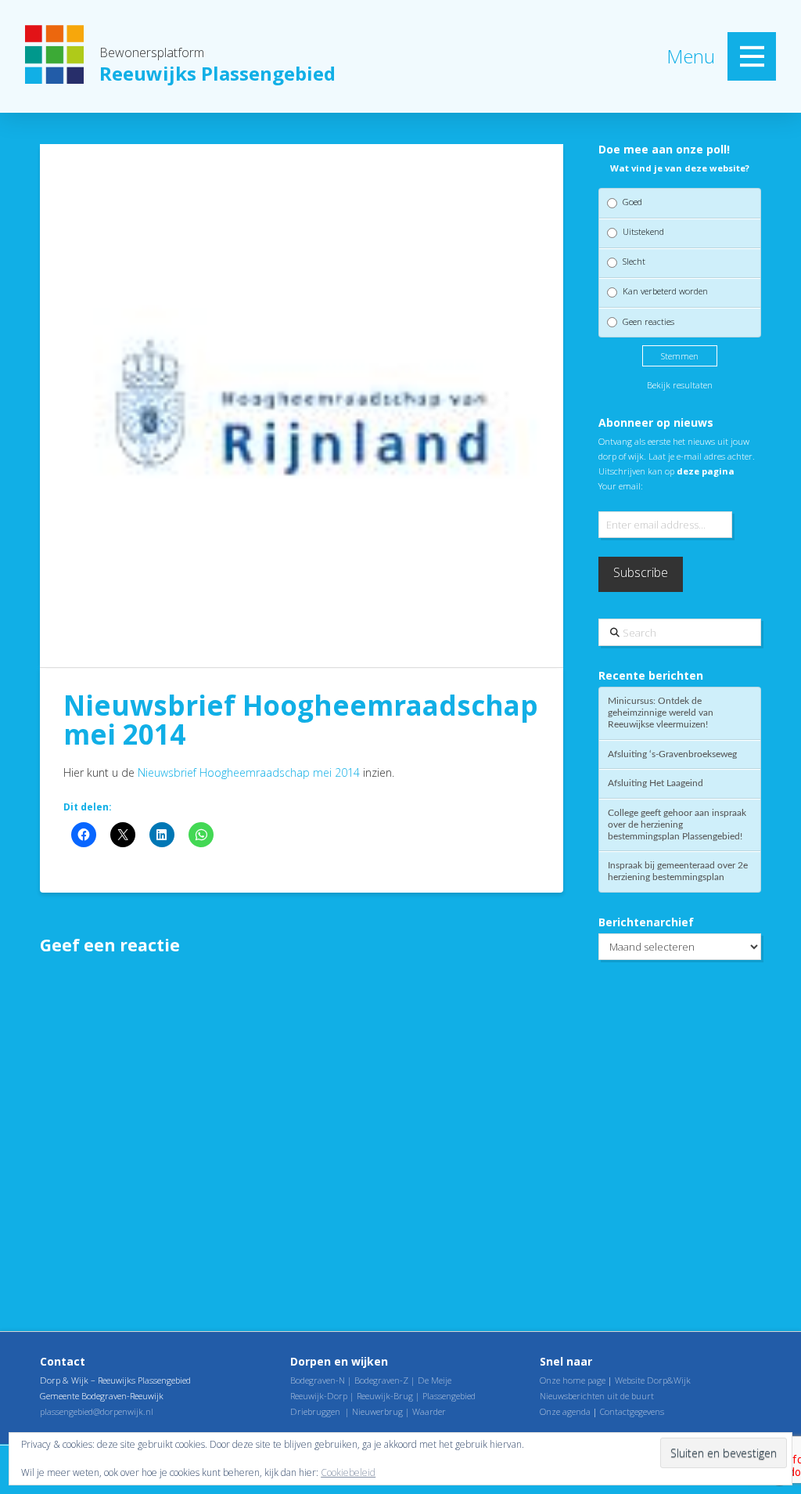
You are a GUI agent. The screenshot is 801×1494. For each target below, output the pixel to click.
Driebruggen (315, 1411)
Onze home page (572, 1380)
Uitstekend (643, 231)
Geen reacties (648, 321)
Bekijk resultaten (680, 385)
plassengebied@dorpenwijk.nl (96, 1411)
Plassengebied (449, 1396)
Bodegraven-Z (381, 1380)
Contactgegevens (632, 1411)
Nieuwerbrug (377, 1411)
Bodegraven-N (317, 1380)
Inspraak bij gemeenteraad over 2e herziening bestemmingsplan (678, 871)
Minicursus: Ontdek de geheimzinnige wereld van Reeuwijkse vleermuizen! (660, 712)
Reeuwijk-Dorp (318, 1396)
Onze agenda (565, 1411)
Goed (632, 202)
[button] (751, 56)
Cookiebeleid (348, 1472)
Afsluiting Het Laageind (655, 783)
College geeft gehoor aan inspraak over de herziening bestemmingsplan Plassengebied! (677, 824)
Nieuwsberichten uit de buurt (597, 1396)
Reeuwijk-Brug (385, 1396)
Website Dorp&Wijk (653, 1380)
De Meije (434, 1380)
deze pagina (706, 471)
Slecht (634, 261)
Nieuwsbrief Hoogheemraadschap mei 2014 (249, 772)
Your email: (620, 486)
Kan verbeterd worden (665, 291)
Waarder (429, 1411)
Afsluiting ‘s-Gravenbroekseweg (672, 754)
